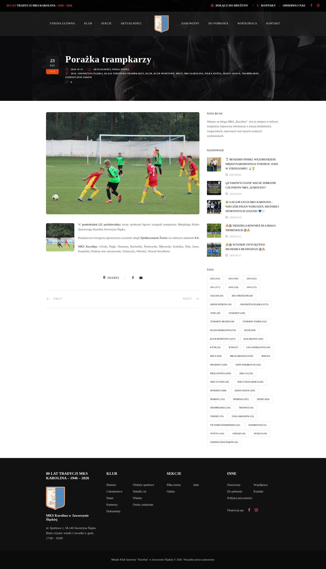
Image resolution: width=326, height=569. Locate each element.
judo (215, 313)
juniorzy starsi (255, 321)
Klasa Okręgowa (223, 330)
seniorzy (218, 390)
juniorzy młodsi (222, 321)
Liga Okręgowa (258, 347)
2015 (215, 287)
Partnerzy (112, 504)
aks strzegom (242, 296)
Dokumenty (113, 511)
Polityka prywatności (239, 498)
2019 (252, 287)
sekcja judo (219, 382)
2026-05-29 (235, 193)
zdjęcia (260, 433)
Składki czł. (140, 491)
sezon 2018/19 (231, 73)
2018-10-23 (77, 69)
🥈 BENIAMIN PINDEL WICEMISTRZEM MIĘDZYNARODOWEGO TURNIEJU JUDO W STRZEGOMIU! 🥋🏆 (251, 164)
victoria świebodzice (225, 425)
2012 (215, 278)
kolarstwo (253, 339)
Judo (196, 484)
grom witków (220, 304)
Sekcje (106, 23)
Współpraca (247, 23)
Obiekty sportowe (143, 484)
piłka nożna (213, 73)
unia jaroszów (243, 416)
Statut (109, 498)
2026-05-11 (235, 236)
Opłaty (171, 491)
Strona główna (62, 23)
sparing (217, 399)
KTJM (215, 347)
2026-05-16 (235, 217)
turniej (217, 416)
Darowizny (190, 23)
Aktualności (131, 23)
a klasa (216, 296)
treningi (246, 408)
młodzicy (218, 365)
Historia (111, 484)
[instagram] (318, 5)
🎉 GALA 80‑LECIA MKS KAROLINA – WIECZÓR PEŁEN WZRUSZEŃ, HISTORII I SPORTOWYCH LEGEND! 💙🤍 (252, 207)
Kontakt (268, 5)
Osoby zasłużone (143, 504)
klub (148, 73)
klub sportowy (164, 73)
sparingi (241, 399)
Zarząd (238, 433)
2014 (252, 278)
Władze (137, 498)
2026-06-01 (235, 174)
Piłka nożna (120, 69)
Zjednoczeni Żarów (78, 77)
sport (263, 399)
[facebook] (311, 5)
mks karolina (193, 73)
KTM (233, 347)
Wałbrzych (257, 425)
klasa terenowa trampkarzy (124, 73)
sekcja (246, 373)
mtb (265, 356)
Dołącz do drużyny (232, 5)
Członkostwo (114, 491)
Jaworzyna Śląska (90, 73)
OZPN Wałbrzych (248, 365)
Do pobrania (218, 23)
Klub (88, 23)
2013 (233, 278)
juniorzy (237, 313)
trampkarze (250, 73)
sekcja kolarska (250, 382)
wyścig (217, 433)
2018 (73, 73)
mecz (179, 73)
